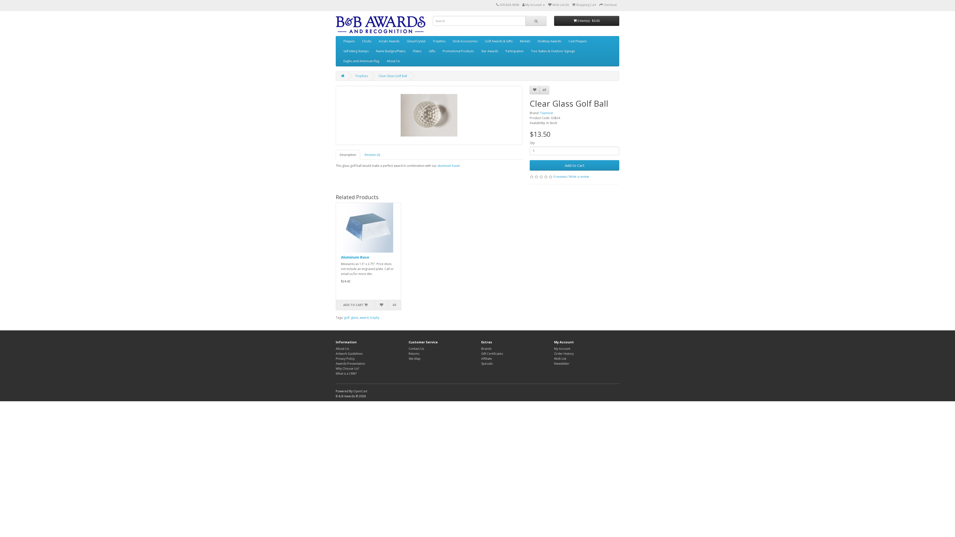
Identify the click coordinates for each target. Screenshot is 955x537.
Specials (487, 363)
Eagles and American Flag (361, 61)
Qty (532, 143)
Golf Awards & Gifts (499, 41)
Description (348, 155)
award (364, 317)
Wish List (560, 359)
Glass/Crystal (416, 41)
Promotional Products (458, 51)
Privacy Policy (345, 359)
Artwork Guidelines (349, 354)
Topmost (546, 113)
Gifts (432, 51)
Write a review (579, 177)
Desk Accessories (465, 41)
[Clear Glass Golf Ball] (429, 115)
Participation (515, 51)
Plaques (349, 41)
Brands (486, 349)
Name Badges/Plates (390, 51)
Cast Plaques (578, 41)
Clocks (366, 41)
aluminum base (448, 166)
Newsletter (561, 363)
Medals (525, 41)
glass (354, 317)
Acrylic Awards (389, 41)
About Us (393, 61)
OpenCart (360, 391)
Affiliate (486, 359)
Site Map (415, 359)
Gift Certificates (492, 354)
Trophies (439, 41)
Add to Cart (574, 165)
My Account (562, 349)
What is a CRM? (346, 373)
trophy (375, 317)
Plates (417, 51)
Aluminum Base (355, 257)
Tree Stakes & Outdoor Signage (553, 51)
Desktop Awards (549, 41)
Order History (564, 354)
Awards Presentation (350, 363)
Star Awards (489, 51)
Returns (414, 354)
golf (346, 317)
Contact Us (416, 349)
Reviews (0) (372, 155)
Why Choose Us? (347, 368)
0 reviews (560, 177)
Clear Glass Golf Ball (393, 76)
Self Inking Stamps (356, 51)
